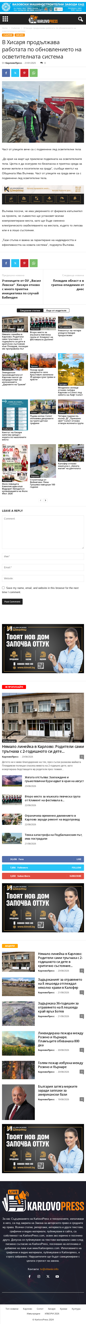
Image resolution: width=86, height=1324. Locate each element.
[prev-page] (41, 500)
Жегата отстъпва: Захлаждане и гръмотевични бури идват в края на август (54, 779)
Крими (34, 366)
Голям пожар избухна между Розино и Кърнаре (60, 1065)
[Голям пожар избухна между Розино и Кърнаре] (18, 1070)
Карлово (35, 328)
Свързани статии (30, 310)
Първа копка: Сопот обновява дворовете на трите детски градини (41, 419)
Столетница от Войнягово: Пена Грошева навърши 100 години (42, 483)
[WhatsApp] (34, 73)
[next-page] (45, 500)
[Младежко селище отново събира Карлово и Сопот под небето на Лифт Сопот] (71, 369)
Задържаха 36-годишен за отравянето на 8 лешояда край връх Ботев (58, 1007)
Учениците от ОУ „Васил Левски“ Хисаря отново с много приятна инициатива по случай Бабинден (21, 289)
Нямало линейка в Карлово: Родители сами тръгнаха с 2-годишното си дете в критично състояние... (60, 960)
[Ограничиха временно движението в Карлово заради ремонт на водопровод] (12, 819)
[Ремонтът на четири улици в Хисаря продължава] (71, 323)
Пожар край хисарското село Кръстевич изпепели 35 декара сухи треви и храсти (42, 374)
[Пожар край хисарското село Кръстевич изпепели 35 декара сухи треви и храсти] (43, 360)
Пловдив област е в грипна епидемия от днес (67, 285)
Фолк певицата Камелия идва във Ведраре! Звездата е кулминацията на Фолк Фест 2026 (15, 488)
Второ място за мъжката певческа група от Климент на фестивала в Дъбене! (41, 336)
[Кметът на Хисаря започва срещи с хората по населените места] (15, 414)
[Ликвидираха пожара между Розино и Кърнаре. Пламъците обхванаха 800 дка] (18, 1043)
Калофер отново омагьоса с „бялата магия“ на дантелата (69, 466)
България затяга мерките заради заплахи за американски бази (57, 1090)
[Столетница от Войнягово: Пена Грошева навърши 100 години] (43, 461)
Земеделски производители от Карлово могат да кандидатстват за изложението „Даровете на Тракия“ (14, 378)
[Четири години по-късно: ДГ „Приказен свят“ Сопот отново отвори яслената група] (71, 406)
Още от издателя (56, 310)
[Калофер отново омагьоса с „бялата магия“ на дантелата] (71, 453)
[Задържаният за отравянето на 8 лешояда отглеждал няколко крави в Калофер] (18, 987)
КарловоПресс (13, 62)
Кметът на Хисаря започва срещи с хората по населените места (14, 436)
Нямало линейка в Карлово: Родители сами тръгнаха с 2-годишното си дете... (43, 749)
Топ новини (65, 327)
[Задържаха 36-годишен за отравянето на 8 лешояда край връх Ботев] (18, 1013)
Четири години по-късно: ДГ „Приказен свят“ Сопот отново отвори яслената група (70, 419)
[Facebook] (6, 73)
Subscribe (75, 875)
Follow (76, 867)
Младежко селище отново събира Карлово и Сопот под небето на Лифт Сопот (70, 391)
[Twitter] (15, 73)
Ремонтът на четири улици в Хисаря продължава (69, 333)
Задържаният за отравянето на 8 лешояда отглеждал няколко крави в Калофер (60, 983)
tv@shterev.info (49, 1269)
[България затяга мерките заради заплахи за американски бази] (18, 1102)
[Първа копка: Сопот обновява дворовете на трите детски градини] (43, 406)
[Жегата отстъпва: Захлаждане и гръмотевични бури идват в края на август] (12, 780)
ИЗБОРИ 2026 (52, 1313)
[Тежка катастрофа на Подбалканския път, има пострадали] (12, 838)
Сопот (34, 412)
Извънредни (9, 330)
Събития (15, 28)
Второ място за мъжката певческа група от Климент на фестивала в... (52, 798)
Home (5, 28)
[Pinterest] (24, 73)
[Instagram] (38, 1276)
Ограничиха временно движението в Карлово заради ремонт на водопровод (52, 817)
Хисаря (19, 35)
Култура (63, 384)
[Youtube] (57, 1276)
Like (79, 859)
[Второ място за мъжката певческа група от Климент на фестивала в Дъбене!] (43, 323)
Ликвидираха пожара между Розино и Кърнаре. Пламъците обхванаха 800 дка (60, 1039)
